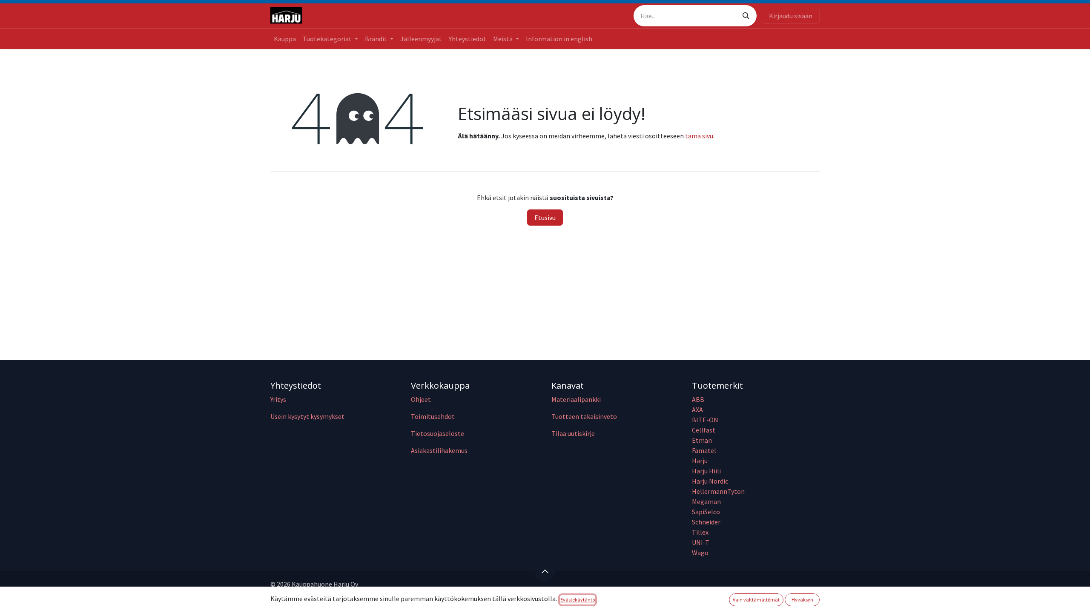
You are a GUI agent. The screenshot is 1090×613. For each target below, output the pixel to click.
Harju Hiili (706, 471)
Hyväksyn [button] (802, 599)
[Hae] (746, 15)
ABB (698, 399)
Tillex (700, 532)
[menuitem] (284, 38)
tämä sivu (699, 136)
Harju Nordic (710, 481)
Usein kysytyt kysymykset (307, 416)
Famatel (704, 450)
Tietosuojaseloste (437, 433)
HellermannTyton (719, 491)
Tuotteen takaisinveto (584, 416)
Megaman (706, 501)
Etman (702, 440)
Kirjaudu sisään (790, 15)
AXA (697, 409)
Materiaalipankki (576, 399)
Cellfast (704, 430)
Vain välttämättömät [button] (756, 599)
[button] (545, 571)
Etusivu (545, 217)
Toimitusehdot (433, 416)
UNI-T (700, 542)
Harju (700, 460)
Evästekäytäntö (577, 599)
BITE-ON (705, 419)
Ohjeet (421, 399)
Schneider (707, 522)
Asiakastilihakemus (439, 450)
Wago (700, 552)
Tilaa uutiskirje (573, 433)
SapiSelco (706, 511)
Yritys (278, 399)
